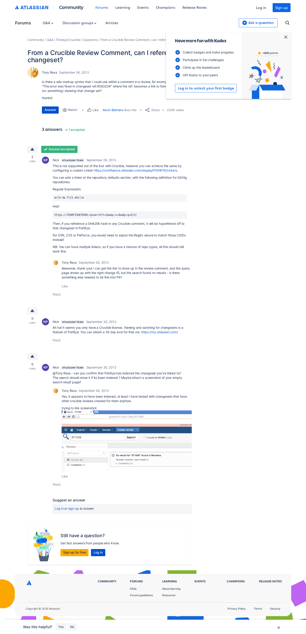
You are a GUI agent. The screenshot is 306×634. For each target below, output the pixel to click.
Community (71, 7)
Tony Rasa (49, 72)
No (72, 627)
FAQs (133, 588)
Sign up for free (74, 552)
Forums (101, 7)
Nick (56, 160)
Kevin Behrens (113, 110)
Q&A (47, 22)
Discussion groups (78, 22)
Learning (122, 7)
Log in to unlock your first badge (206, 88)
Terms (258, 608)
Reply (57, 294)
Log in (261, 7)
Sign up (281, 7)
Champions (165, 7)
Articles (112, 22)
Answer (50, 110)
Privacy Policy (237, 608)
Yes (61, 627)
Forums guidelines (141, 595)
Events (143, 7)
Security (275, 608)
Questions (90, 40)
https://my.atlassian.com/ (159, 332)
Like (65, 286)
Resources (168, 595)
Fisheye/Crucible (68, 40)
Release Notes (194, 7)
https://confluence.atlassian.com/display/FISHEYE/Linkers (135, 170)
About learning (171, 588)
